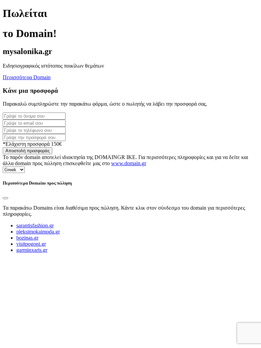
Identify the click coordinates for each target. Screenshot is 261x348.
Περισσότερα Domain (27, 77)
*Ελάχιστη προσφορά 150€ (32, 144)
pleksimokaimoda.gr (38, 231)
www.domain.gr (128, 163)
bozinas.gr (27, 238)
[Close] (5, 198)
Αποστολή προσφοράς (27, 150)
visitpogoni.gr (31, 244)
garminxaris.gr (31, 250)
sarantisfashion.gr (35, 225)
